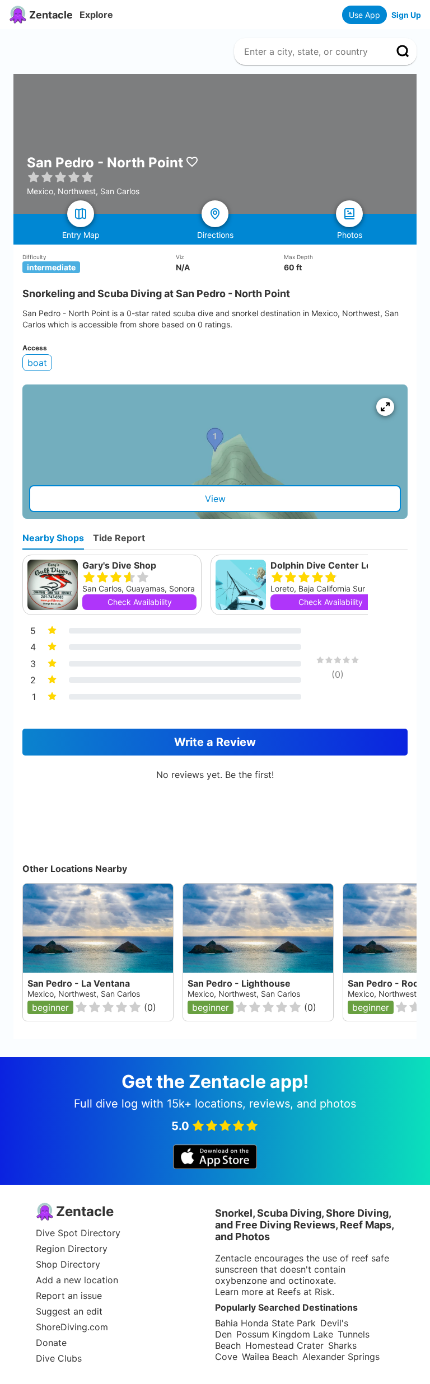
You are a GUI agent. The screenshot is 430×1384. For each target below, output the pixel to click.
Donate (51, 1342)
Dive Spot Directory (78, 1232)
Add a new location (77, 1280)
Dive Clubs (59, 1358)
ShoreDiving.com (72, 1327)
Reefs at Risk (304, 1291)
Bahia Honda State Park (265, 1323)
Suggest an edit (69, 1311)
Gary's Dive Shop (119, 565)
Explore (96, 14)
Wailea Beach (270, 1356)
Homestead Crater (284, 1345)
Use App (364, 15)
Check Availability (140, 602)
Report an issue (69, 1295)
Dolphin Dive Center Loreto (330, 565)
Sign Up (406, 15)
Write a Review (215, 742)
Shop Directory (68, 1264)
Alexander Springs (341, 1356)
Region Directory (72, 1248)
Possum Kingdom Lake (284, 1334)
